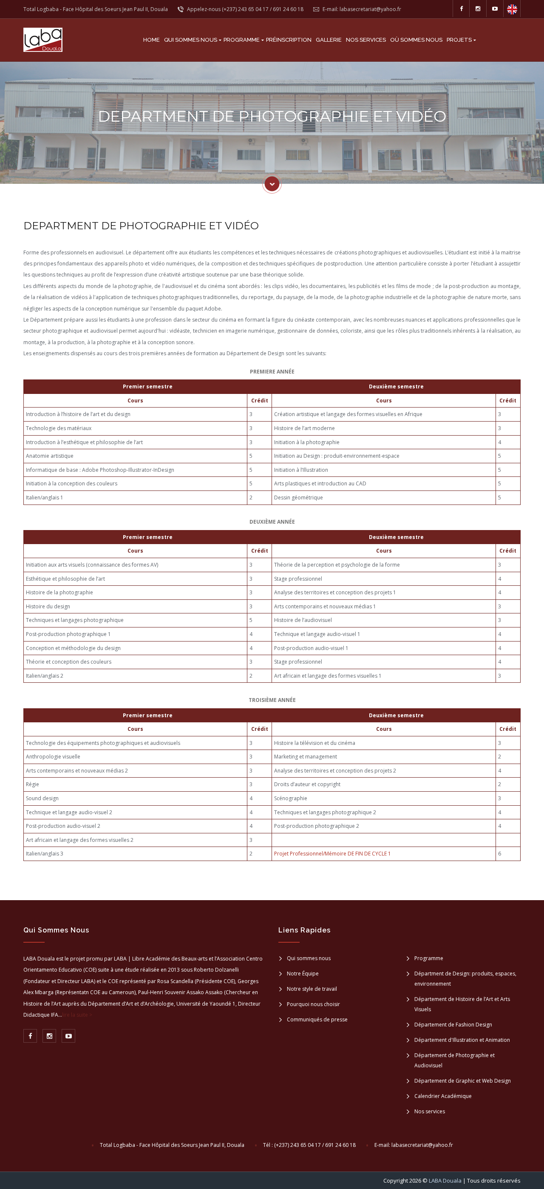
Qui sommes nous (190, 40)
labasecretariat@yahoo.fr (422, 1145)
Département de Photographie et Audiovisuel (454, 1060)
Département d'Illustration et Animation (462, 1040)
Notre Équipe (303, 973)
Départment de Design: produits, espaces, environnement (465, 978)
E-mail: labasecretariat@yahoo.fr (361, 9)
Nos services (366, 40)
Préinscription (289, 40)
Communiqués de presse (317, 1019)
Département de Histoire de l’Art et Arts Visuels (462, 1004)
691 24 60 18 (288, 9)
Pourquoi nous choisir (313, 1004)
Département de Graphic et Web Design (462, 1080)
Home (151, 40)
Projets (459, 40)
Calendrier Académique (443, 1096)
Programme (242, 40)
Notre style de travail (312, 988)
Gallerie (329, 40)
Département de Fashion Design (453, 1024)
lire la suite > (77, 1014)
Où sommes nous (416, 40)
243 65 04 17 (253, 9)
